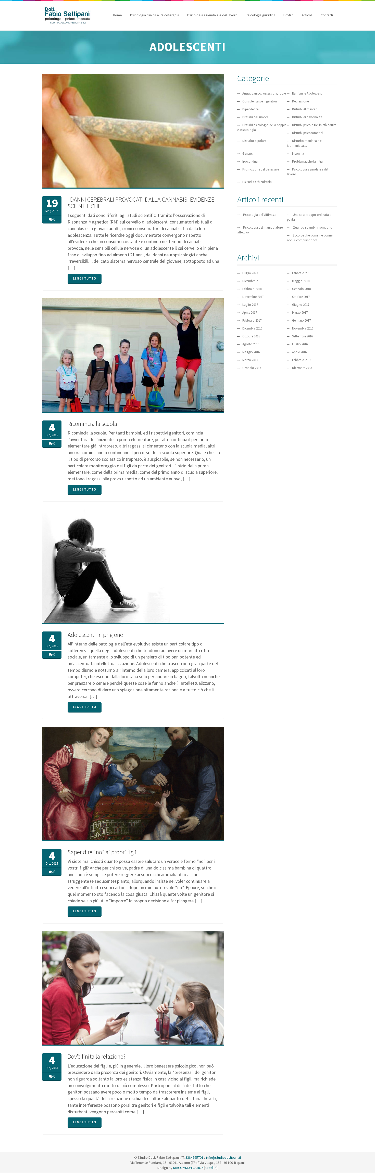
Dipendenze (250, 109)
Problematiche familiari (308, 161)
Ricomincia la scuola (92, 424)
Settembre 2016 (302, 336)
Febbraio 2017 (251, 320)
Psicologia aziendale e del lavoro (212, 15)
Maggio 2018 (300, 281)
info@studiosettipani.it (223, 1157)
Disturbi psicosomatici (307, 133)
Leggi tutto (84, 278)
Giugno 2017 (300, 304)
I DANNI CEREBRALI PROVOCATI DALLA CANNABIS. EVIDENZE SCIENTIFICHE (141, 202)
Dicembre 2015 (302, 368)
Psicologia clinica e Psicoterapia (154, 15)
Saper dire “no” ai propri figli (102, 852)
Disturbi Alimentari (304, 109)
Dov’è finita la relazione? (97, 1056)
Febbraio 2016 (301, 360)
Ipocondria (250, 161)
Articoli (307, 15)
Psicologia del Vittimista (260, 215)
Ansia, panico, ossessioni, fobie (264, 93)
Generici (247, 153)
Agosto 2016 (250, 344)
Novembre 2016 (302, 328)
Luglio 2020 (250, 273)
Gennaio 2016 (251, 368)
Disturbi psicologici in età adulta (314, 125)
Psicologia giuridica (260, 15)
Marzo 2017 (300, 312)
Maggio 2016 (251, 352)
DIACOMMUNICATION (188, 1167)
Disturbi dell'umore (255, 117)
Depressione (300, 101)
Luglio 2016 (300, 344)
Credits (211, 1167)
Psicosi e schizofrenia (257, 182)
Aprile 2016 (299, 352)
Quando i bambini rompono (312, 227)
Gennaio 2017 (301, 320)
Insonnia (298, 153)
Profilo (288, 15)
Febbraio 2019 (301, 273)
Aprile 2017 (249, 312)
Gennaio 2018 (301, 289)
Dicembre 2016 (252, 328)
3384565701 (194, 1157)
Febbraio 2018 (251, 289)
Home (117, 15)
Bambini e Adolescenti (307, 93)
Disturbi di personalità (307, 117)
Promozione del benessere (260, 169)
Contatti (327, 15)
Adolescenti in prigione (95, 635)
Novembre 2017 (253, 297)
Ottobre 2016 (251, 336)
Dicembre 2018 (252, 281)
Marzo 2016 (250, 360)
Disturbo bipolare (254, 141)
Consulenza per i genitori (259, 101)
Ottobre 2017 (301, 297)
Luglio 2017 (250, 304)
